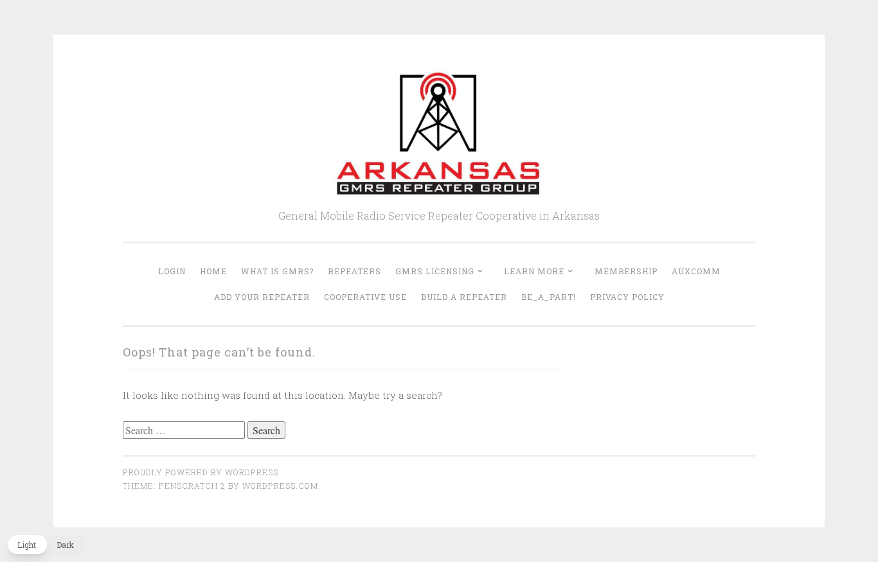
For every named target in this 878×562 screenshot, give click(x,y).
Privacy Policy (627, 297)
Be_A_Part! (548, 297)
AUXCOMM (696, 271)
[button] (45, 545)
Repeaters (354, 271)
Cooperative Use (365, 297)
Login (172, 271)
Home (213, 271)
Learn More (534, 271)
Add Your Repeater (262, 297)
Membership (626, 271)
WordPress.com (280, 485)
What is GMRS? (277, 271)
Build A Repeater (464, 297)
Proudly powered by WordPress (200, 472)
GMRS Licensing (434, 271)
